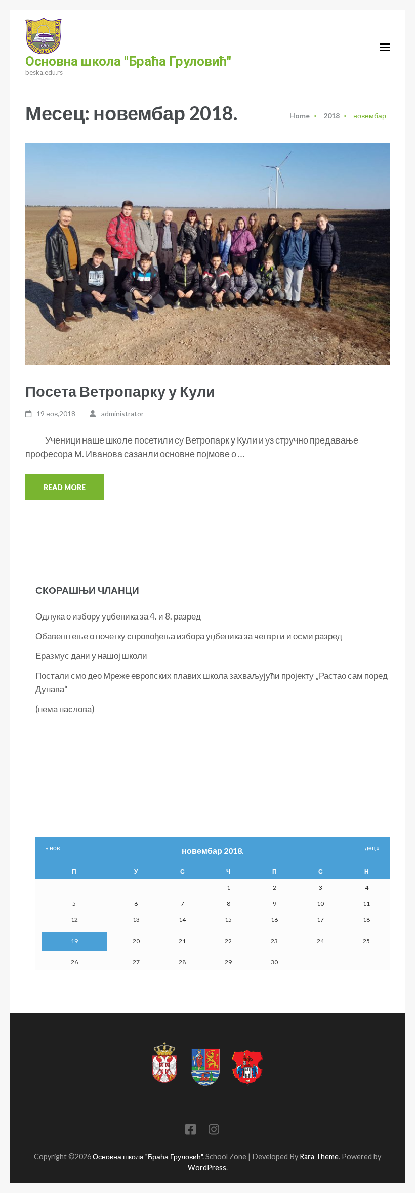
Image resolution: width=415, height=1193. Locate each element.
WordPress (207, 1167)
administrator (122, 413)
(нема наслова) (65, 708)
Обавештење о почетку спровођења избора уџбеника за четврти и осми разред (188, 636)
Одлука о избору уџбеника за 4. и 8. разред (118, 616)
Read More (65, 487)
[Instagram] (214, 1131)
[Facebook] (190, 1131)
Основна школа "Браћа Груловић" (128, 61)
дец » (372, 848)
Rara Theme (319, 1156)
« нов (53, 848)
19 (74, 941)
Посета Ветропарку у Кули (120, 391)
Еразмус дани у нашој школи (91, 655)
